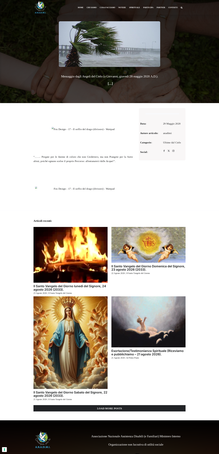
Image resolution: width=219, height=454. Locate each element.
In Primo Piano (132, 358)
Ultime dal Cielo (172, 142)
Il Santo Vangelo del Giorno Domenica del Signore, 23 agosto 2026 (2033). (148, 267)
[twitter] (169, 151)
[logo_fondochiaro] (42, 431)
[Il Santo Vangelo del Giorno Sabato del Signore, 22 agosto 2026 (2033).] (70, 342)
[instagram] (173, 151)
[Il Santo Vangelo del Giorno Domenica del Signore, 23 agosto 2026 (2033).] (148, 245)
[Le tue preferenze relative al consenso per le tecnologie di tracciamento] (4, 449)
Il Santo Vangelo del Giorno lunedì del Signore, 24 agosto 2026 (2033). (69, 287)
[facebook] (164, 151)
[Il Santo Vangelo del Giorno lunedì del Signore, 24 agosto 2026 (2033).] (70, 255)
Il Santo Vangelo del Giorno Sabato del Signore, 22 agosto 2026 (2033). (70, 394)
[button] (181, 7)
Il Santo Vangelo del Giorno (60, 293)
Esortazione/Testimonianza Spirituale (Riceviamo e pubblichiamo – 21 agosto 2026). (147, 352)
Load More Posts (109, 408)
